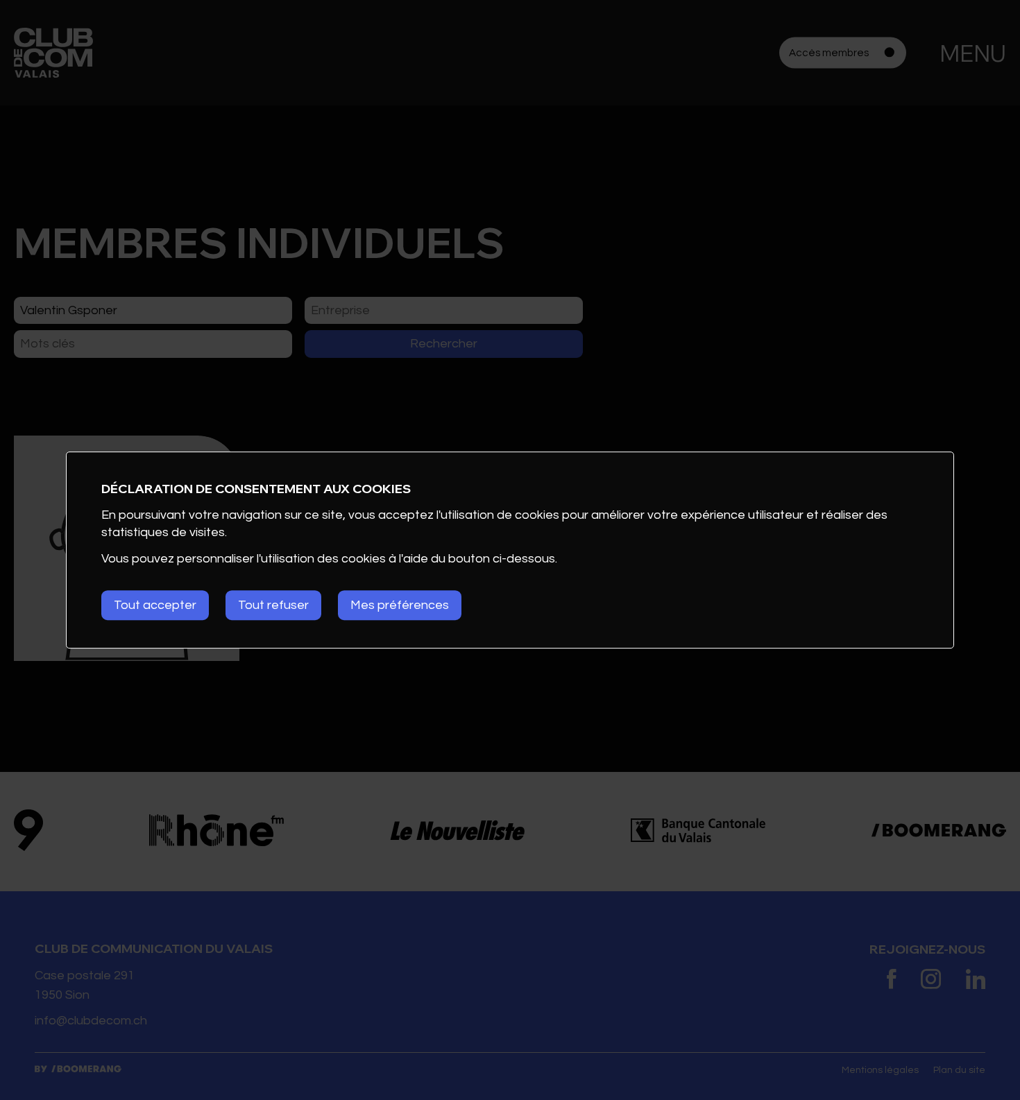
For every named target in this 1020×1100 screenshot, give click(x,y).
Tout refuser (273, 605)
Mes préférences (399, 605)
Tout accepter (155, 605)
